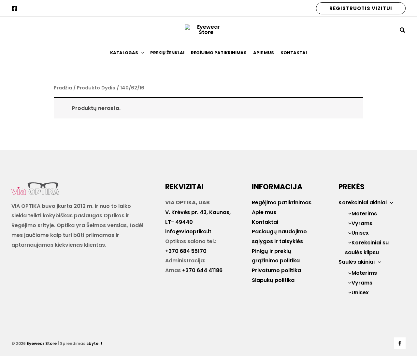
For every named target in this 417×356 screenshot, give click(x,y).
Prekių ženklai (167, 53)
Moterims (364, 213)
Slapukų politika (273, 280)
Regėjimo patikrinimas (219, 53)
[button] (361, 8)
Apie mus (263, 53)
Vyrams (362, 223)
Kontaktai (293, 53)
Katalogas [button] (124, 53)
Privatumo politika (276, 270)
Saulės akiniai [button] (356, 262)
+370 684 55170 (186, 251)
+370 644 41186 (202, 270)
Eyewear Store (42, 343)
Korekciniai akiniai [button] (362, 202)
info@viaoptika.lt (188, 231)
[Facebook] (14, 8)
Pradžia (63, 88)
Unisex (360, 233)
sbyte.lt (94, 343)
